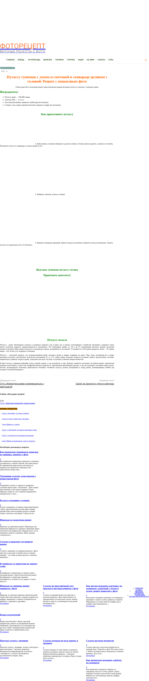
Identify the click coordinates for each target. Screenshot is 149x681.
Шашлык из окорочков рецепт (15, 520)
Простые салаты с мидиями (14, 640)
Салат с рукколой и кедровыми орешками (18, 435)
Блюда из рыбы (7, 68)
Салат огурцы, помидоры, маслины (15, 419)
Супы (2, 400)
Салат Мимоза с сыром (11, 424)
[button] (145, 60)
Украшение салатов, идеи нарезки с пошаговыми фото (18, 477)
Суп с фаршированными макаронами (17, 403)
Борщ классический (10, 615)
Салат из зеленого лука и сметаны (95, 383)
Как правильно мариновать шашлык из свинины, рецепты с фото (19, 453)
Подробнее (4, 603)
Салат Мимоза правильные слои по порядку (18, 441)
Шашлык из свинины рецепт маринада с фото (14, 587)
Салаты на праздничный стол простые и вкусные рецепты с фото (60, 587)
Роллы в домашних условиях (15, 500)
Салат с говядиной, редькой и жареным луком (19, 430)
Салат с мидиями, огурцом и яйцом (15, 413)
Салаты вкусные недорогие (100, 640)
